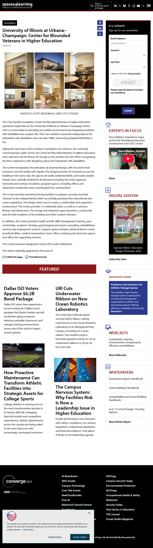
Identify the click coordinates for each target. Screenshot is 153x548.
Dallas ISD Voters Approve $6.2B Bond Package (21, 293)
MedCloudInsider (72, 495)
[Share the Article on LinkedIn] (100, 28)
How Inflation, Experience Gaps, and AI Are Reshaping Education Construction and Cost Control (127, 140)
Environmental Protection (121, 485)
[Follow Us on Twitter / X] (120, 6)
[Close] (89, 513)
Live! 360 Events (71, 490)
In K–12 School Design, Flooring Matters (126, 410)
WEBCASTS (118, 332)
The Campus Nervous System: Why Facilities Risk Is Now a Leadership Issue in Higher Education (75, 400)
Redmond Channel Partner (77, 504)
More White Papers (120, 421)
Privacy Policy (134, 73)
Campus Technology (73, 485)
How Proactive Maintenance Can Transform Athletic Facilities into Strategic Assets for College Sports (23, 385)
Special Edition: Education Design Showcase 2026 (128, 249)
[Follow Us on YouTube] (138, 5)
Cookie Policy (28, 529)
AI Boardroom (70, 476)
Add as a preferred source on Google (102, 6)
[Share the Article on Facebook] (100, 22)
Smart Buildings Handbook (124, 387)
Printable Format (38, 256)
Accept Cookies (80, 537)
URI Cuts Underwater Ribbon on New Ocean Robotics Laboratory (72, 298)
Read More (116, 311)
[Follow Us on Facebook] (129, 5)
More (112, 178)
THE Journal (113, 514)
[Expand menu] (148, 6)
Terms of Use (94, 537)
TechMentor (68, 509)
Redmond (111, 500)
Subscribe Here (117, 259)
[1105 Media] (17, 508)
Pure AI (66, 500)
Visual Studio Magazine (119, 519)
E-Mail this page (14, 256)
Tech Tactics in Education (120, 509)
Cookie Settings (55, 537)
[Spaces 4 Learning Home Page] (17, 5)
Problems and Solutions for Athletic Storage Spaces (126, 286)
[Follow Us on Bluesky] (124, 5)
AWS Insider (68, 481)
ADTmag (111, 476)
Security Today (114, 504)
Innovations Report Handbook (126, 378)
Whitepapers (121, 372)
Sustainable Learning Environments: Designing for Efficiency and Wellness (125, 342)
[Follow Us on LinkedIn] (115, 5)
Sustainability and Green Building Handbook (127, 398)
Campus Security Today (119, 481)
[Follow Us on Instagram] (133, 5)
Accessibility (10, 22)
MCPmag (111, 490)
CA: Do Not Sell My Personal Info (118, 537)
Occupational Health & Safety (123, 495)
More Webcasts (117, 355)
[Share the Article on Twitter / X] (100, 34)
